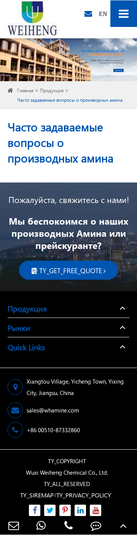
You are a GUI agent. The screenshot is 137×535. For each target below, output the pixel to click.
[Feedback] (96, 525)
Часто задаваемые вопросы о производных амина (70, 100)
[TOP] (123, 525)
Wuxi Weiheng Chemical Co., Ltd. (67, 472)
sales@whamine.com (53, 410)
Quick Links (26, 346)
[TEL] (68, 525)
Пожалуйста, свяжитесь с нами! (68, 199)
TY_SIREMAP (37, 495)
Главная (25, 90)
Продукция (52, 90)
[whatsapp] (41, 525)
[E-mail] (13, 525)
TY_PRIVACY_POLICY (83, 495)
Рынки (19, 327)
